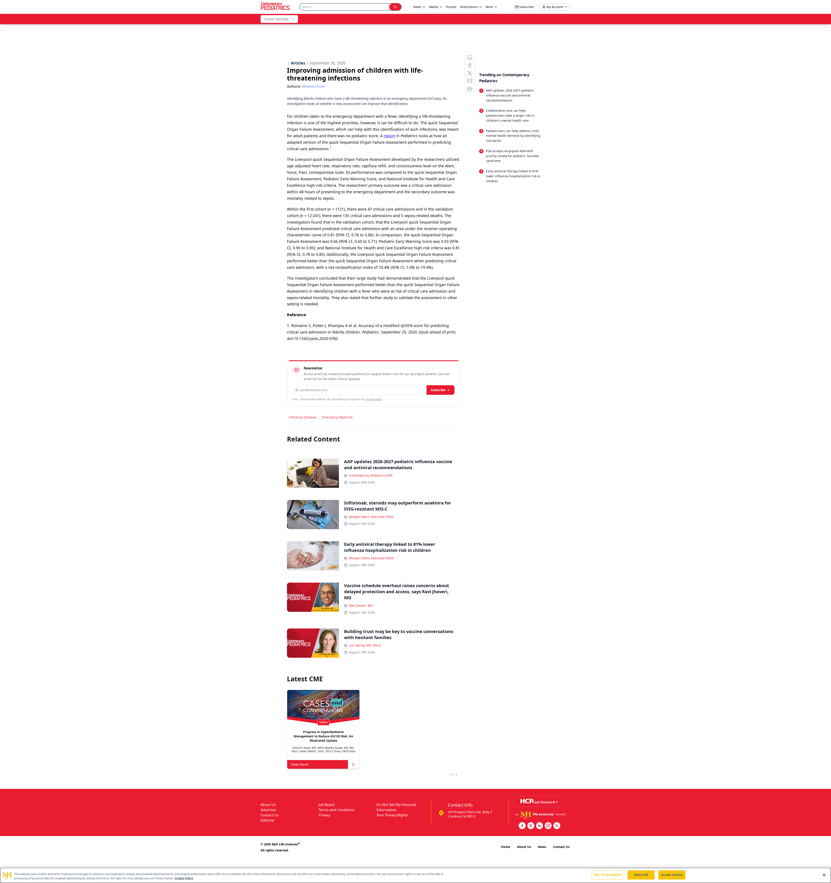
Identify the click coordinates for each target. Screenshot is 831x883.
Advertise (268, 809)
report (389, 135)
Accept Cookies (672, 875)
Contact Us (270, 815)
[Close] (824, 875)
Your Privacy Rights (392, 815)
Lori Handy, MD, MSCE (365, 645)
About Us (268, 804)
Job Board (327, 804)
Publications (469, 7)
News (542, 847)
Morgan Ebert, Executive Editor (371, 517)
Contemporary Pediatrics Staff (371, 475)
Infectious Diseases (303, 417)
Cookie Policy (184, 878)
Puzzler (451, 7)
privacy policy (374, 399)
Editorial (267, 820)
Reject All (641, 875)
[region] (415, 875)
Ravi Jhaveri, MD (361, 605)
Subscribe (438, 390)
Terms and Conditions (336, 809)
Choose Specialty (276, 19)
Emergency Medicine (337, 417)
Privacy (324, 815)
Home (505, 847)
